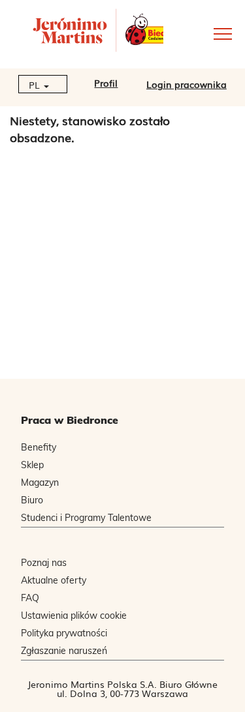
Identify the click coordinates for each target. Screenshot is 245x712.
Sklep (32, 465)
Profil (106, 82)
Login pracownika (186, 84)
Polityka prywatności (64, 633)
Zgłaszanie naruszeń (64, 651)
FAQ (30, 598)
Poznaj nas (44, 563)
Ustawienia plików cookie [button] (74, 615)
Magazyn (40, 482)
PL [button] (35, 84)
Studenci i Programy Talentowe (86, 518)
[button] (204, 33)
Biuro (32, 500)
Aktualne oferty (53, 580)
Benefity (38, 447)
